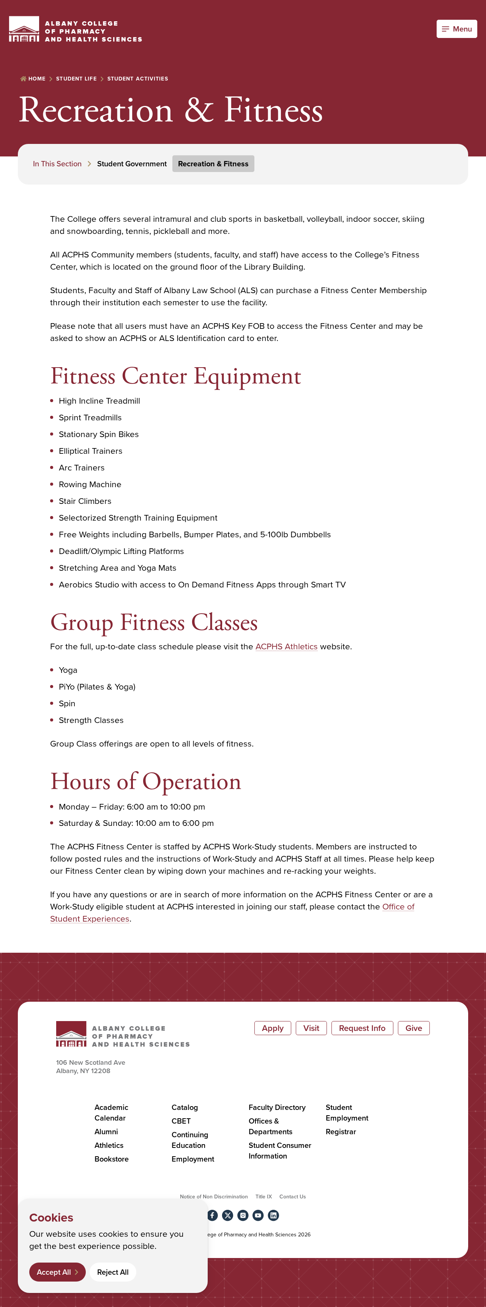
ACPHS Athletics (287, 646)
